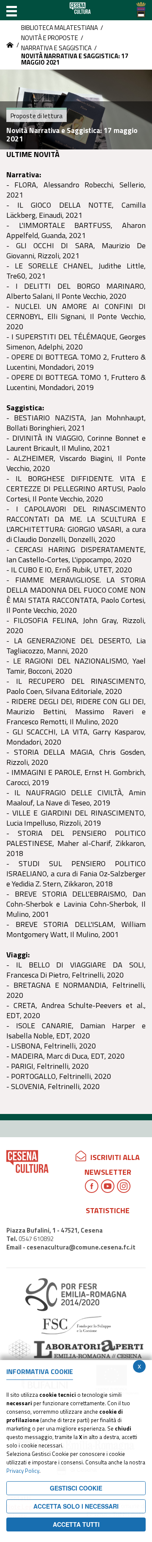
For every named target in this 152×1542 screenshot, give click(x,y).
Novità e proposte (49, 38)
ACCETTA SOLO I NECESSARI (76, 1506)
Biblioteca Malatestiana (59, 27)
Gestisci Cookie (76, 1488)
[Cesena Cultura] (10, 45)
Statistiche (108, 1210)
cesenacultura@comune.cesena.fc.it (81, 1247)
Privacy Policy (22, 1470)
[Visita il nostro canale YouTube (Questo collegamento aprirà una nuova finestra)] (107, 1186)
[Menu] (11, 10)
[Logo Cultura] (80, 10)
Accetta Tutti (76, 1524)
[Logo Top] (141, 10)
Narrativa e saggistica (56, 48)
